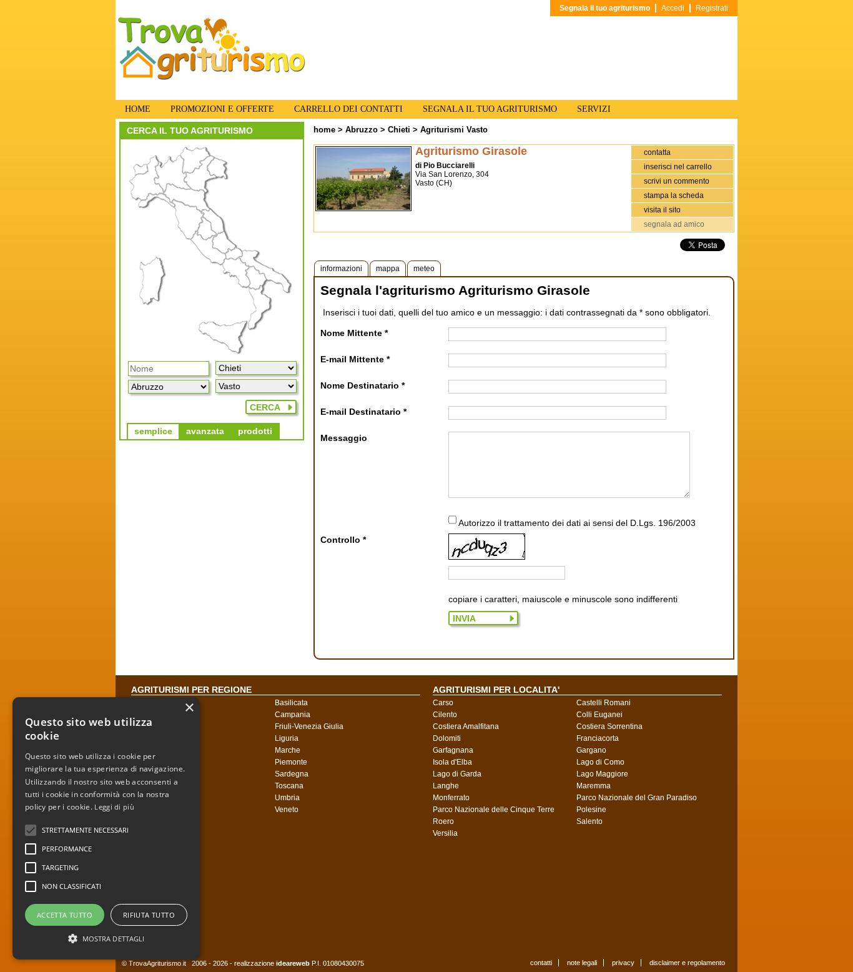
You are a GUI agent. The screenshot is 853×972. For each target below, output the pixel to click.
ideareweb (293, 963)
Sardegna (291, 774)
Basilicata (291, 702)
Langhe (446, 785)
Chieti (399, 129)
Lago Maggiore (602, 774)
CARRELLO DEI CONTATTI (348, 109)
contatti (541, 962)
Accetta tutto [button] (64, 915)
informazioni (341, 268)
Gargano (591, 750)
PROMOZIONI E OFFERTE (222, 109)
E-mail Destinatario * (363, 412)
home (324, 129)
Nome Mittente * (354, 333)
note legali (582, 962)
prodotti (255, 431)
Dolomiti (447, 738)
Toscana (289, 785)
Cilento (445, 714)
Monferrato (451, 797)
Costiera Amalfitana (466, 726)
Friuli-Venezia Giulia (309, 726)
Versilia (445, 833)
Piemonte (291, 762)
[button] (85, 830)
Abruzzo (361, 129)
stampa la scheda (674, 195)
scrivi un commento (676, 181)
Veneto (286, 809)
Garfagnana (453, 750)
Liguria (286, 738)
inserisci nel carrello (678, 166)
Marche (287, 750)
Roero (443, 821)
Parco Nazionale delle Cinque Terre (494, 809)
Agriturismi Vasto (454, 129)
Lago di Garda (457, 774)
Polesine (591, 809)
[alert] (106, 828)
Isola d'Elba (452, 762)
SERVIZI (594, 109)
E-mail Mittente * (355, 359)
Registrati (712, 8)
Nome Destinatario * (362, 385)
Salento (589, 821)
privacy (623, 962)
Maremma (593, 785)
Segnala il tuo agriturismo (605, 8)
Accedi (672, 8)
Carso (443, 702)
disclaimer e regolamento (687, 962)
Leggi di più (114, 806)
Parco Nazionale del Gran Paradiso (636, 797)
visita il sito (662, 210)
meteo (424, 268)
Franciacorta (597, 738)
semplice (153, 431)
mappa (388, 268)
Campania (292, 714)
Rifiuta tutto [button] (149, 915)
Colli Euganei (599, 714)
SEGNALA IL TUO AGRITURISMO (490, 109)
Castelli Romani (603, 702)
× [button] (189, 708)
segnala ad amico (674, 224)
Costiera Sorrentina (609, 726)
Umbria (287, 797)
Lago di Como (600, 762)
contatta (657, 152)
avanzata (205, 431)
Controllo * (343, 540)
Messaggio (343, 438)
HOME (137, 109)
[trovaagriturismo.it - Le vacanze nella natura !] (211, 77)
